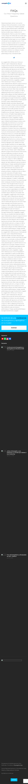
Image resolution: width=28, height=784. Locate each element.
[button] (26, 3)
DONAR (14, 779)
